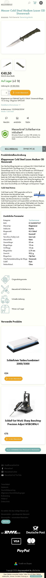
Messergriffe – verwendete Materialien (14, 517)
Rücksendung (5, 496)
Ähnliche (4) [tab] (29, 149)
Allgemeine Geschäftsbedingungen (13, 493)
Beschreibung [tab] (11, 149)
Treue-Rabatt (5, 484)
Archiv (6, 522)
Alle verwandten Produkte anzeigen (23, 450)
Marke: (7, 111)
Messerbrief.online (10, 472)
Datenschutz (5, 501)
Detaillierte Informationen (9, 105)
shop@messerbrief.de (11, 465)
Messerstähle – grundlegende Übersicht (15, 514)
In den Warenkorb (22, 93)
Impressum (4, 487)
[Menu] (41, 3)
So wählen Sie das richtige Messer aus (14, 511)
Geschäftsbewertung (8, 490)
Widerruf (4, 498)
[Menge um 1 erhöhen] (9, 91)
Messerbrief (8, 468)
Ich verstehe (36, 576)
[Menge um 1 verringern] (9, 94)
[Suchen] (29, 3)
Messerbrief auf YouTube (12, 475)
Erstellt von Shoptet (25, 563)
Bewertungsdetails (26, 17)
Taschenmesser (34, 220)
